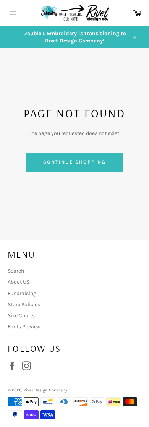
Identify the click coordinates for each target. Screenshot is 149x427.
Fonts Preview (24, 326)
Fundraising (22, 293)
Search (16, 271)
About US (18, 282)
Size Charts (21, 315)
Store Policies (24, 304)
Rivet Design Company (45, 390)
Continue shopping (74, 162)
